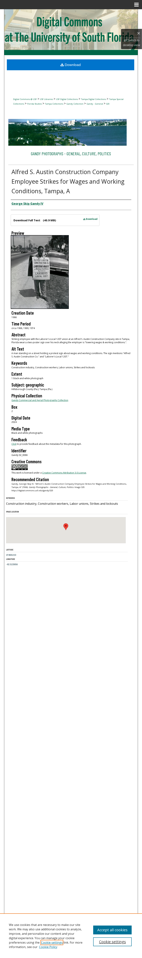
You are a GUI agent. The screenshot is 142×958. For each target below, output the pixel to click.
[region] (71, 935)
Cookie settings (52, 942)
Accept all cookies (112, 929)
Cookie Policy (48, 947)
